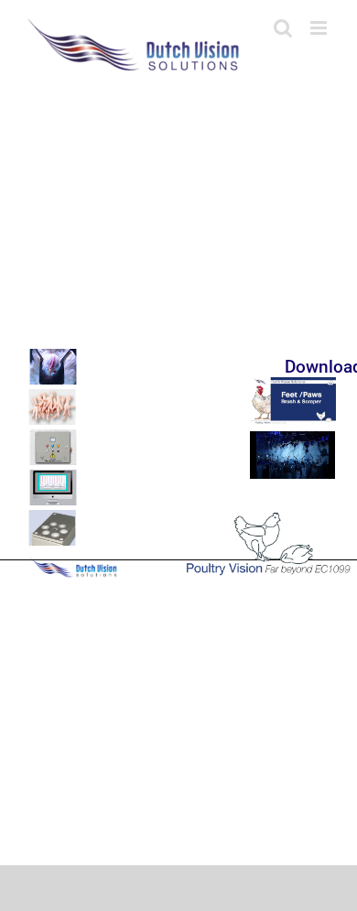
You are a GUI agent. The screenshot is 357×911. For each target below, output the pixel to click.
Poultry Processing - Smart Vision (138, 519)
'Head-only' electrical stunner (128, 360)
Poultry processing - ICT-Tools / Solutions (150, 478)
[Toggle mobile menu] (320, 28)
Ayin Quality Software (119, 487)
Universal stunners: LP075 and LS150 (143, 437)
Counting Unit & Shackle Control (136, 528)
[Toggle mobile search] (283, 28)
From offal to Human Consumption (138, 409)
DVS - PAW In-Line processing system (146, 399)
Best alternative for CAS (123, 369)
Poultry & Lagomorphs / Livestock (137, 447)
